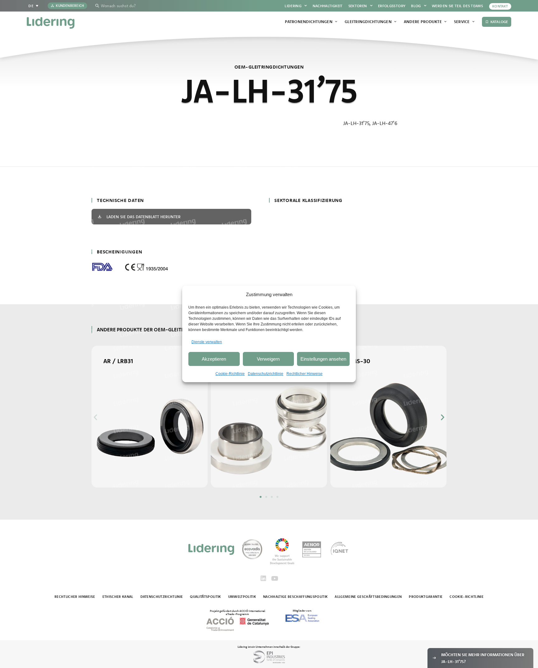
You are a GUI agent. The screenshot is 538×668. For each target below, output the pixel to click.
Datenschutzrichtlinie (265, 374)
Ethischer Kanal (117, 596)
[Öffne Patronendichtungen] (336, 22)
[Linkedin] (263, 578)
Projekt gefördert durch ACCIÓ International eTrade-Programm (237, 612)
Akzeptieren (214, 359)
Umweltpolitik (242, 596)
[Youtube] (274, 578)
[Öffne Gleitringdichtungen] (395, 22)
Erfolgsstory (391, 5)
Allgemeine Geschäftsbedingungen (368, 596)
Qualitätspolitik (205, 596)
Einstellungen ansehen (323, 359)
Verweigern (268, 359)
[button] (95, 417)
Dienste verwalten (206, 342)
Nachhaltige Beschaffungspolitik (295, 596)
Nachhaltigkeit (328, 5)
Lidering (293, 5)
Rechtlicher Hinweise (304, 374)
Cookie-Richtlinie (230, 374)
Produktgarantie (425, 596)
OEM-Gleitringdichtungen (269, 67)
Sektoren (357, 5)
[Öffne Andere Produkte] (445, 22)
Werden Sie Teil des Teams (457, 5)
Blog (416, 5)
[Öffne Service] (473, 22)
